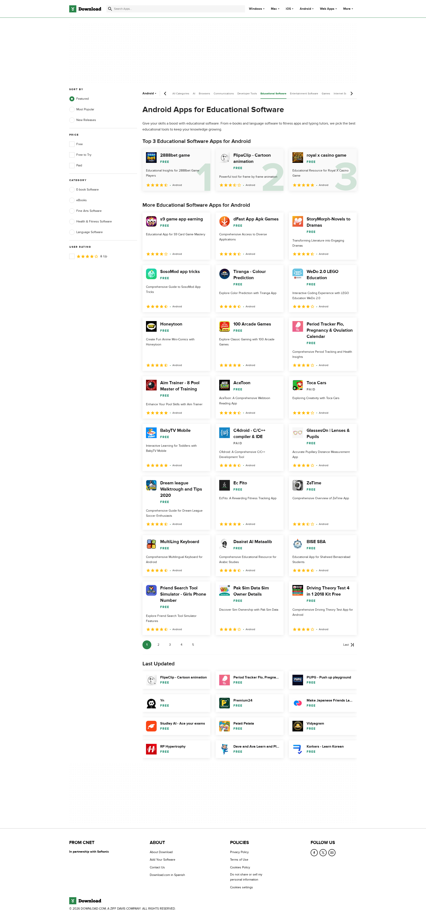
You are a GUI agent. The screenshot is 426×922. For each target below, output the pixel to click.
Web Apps (327, 8)
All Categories (180, 93)
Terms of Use (239, 860)
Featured (82, 99)
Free (79, 144)
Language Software (89, 232)
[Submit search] (110, 8)
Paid (79, 165)
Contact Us (157, 867)
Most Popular (85, 109)
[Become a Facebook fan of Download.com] (314, 852)
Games (326, 93)
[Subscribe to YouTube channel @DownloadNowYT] (331, 852)
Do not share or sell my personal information (246, 877)
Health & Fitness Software (94, 221)
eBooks (81, 200)
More (347, 9)
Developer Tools (247, 93)
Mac (274, 8)
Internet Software (344, 93)
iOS (288, 8)
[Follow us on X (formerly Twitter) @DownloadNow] (323, 852)
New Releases (86, 120)
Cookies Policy (240, 867)
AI (194, 93)
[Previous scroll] (165, 93)
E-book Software (87, 189)
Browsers (204, 93)
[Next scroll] (351, 93)
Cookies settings (241, 887)
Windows (255, 8)
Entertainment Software (304, 93)
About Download (161, 852)
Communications (224, 93)
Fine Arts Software (89, 211)
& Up (103, 256)
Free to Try (83, 155)
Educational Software (273, 93)
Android (305, 8)
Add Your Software (162, 860)
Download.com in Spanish (167, 875)
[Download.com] (85, 8)
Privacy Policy (239, 852)
